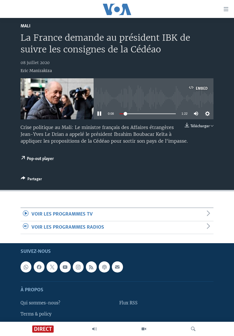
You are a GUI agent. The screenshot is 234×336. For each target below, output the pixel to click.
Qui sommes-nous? (40, 303)
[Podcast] (104, 266)
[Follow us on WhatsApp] (26, 266)
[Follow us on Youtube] (65, 266)
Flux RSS (128, 303)
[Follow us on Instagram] (78, 266)
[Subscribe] (117, 266)
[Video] (143, 329)
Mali (26, 26)
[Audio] (94, 329)
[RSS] (91, 266)
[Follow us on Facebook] (39, 266)
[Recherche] (193, 329)
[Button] (31, 180)
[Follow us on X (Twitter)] (52, 266)
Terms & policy (36, 314)
